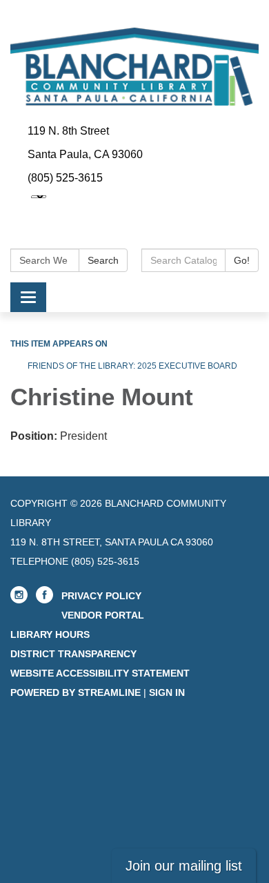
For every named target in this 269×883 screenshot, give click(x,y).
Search (103, 260)
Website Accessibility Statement (100, 673)
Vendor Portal (102, 615)
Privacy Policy (101, 595)
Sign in (167, 692)
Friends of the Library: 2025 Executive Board (132, 366)
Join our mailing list (184, 865)
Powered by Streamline (75, 692)
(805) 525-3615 (65, 178)
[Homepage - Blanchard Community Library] (134, 67)
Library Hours (50, 634)
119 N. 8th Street (68, 131)
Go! (242, 260)
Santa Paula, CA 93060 (85, 154)
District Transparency (73, 653)
